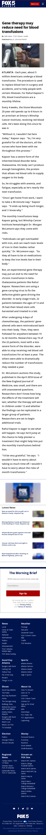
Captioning (25, 720)
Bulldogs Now (7, 704)
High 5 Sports (26, 675)
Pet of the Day (7, 675)
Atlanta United (26, 672)
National (5, 635)
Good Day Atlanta (7, 661)
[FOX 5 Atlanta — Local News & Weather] (9, 4)
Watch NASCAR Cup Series (28, 772)
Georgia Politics (8, 740)
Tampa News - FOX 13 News (9, 762)
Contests (24, 695)
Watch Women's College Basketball (28, 787)
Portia (4, 698)
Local (4, 627)
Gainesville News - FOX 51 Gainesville (9, 772)
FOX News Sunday (9, 654)
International (7, 637)
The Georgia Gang (9, 701)
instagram (27, 808)
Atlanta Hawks (26, 669)
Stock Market (26, 745)
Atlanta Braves (26, 663)
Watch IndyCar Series (26, 777)
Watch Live (35, 4)
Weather (25, 623)
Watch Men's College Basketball (28, 782)
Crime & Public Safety (7, 631)
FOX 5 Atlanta (18, 36)
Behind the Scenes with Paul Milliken (9, 708)
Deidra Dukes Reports (7, 713)
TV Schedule (6, 727)
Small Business (27, 748)
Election (6, 733)
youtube (14, 808)
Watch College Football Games (27, 764)
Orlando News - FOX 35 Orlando (8, 767)
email (32, 808)
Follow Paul (6, 672)
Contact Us (25, 701)
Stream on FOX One (26, 756)
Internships (25, 712)
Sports (24, 660)
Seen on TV (25, 693)
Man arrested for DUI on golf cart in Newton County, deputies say (15, 512)
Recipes (5, 677)
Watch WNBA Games (26, 792)
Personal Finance (27, 737)
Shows (5, 686)
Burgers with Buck (9, 666)
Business (24, 743)
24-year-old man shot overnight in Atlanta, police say (14, 544)
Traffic (23, 640)
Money (24, 733)
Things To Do (7, 680)
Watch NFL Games (28, 761)
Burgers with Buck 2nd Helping (9, 718)
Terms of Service (24, 607)
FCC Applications (27, 717)
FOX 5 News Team (28, 698)
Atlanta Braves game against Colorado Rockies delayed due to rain (16, 533)
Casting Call (6, 669)
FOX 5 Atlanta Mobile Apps (7, 650)
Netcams (24, 630)
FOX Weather (26, 643)
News (5, 623)
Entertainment (7, 646)
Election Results (8, 743)
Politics (4, 640)
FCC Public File (26, 715)
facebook (18, 808)
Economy (24, 740)
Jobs (22, 709)
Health (26, 36)
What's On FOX (7, 725)
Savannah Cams (27, 632)
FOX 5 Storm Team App (28, 636)
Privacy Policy (25, 604)
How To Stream (27, 690)
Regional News (6, 756)
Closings (24, 627)
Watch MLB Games (28, 768)
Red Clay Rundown (9, 695)
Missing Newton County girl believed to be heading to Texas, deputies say (15, 523)
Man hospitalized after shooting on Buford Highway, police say (15, 555)
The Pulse (5, 693)
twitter (23, 808)
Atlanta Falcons (27, 666)
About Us (26, 686)
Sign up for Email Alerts (27, 705)
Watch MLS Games (28, 796)
